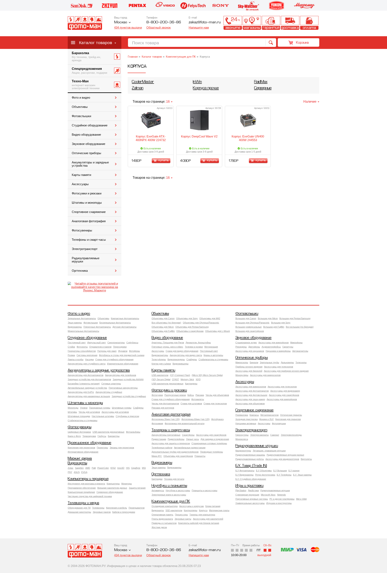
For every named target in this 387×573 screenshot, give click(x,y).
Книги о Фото (74, 436)
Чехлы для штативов (89, 412)
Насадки (89, 359)
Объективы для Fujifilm (163, 331)
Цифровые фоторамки (79, 432)
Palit (94, 468)
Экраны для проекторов (122, 447)
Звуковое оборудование (88, 144)
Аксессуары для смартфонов (284, 395)
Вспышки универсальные (248, 327)
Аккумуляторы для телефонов (120, 375)
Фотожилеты (197, 399)
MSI (144, 468)
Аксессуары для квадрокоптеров (282, 459)
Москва (120, 22)
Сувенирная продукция (247, 495)
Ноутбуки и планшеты (169, 485)
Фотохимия (157, 423)
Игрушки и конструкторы (279, 503)
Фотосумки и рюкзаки (86, 193)
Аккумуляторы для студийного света (86, 363)
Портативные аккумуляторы (123, 388)
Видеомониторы (160, 355)
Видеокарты (77, 463)
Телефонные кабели (162, 447)
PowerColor (103, 468)
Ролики (71, 355)
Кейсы (190, 395)
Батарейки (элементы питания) (84, 383)
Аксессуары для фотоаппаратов (252, 391)
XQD (198, 379)
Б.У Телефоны (284, 475)
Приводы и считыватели (164, 523)
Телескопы (301, 362)
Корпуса (203, 510)
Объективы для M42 (209, 318)
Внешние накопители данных (112, 488)
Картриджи (157, 479)
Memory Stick (187, 379)
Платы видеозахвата (162, 519)
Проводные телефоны (211, 452)
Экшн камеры (75, 322)
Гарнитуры (287, 347)
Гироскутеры (242, 435)
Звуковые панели (102, 512)
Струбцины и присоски (127, 416)
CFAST (175, 379)
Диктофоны (254, 347)
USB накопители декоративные (167, 383)
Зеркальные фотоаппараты (82, 318)
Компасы (254, 415)
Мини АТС (157, 456)
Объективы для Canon (163, 318)
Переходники (120, 347)
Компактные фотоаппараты (125, 318)
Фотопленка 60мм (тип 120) (195, 419)
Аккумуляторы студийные (109, 392)
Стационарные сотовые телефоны (209, 443)
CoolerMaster (143, 82)
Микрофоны (296, 342)
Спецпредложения (89, 70)
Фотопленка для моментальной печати (184, 423)
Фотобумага (217, 419)
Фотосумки (157, 395)
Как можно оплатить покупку (309, 23)
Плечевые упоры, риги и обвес (167, 347)
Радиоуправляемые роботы (249, 459)
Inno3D (120, 468)
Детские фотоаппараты (124, 327)
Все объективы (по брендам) (166, 322)
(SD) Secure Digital (161, 379)
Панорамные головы (99, 408)
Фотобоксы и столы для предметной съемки (121, 355)
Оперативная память (162, 514)
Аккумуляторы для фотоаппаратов (85, 375)
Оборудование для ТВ (79, 508)
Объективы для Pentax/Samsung (192, 327)
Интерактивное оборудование (83, 452)
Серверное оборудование (110, 492)
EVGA (84, 472)
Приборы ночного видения (248, 366)
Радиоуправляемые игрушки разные (285, 455)
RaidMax (260, 82)
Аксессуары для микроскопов (265, 375)
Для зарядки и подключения (215, 439)
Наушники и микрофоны (278, 351)
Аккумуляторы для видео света (186, 355)
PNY (70, 472)
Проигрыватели (137, 508)
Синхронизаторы (116, 342)
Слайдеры (191, 359)
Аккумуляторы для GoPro (81, 392)
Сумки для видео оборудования (182, 351)
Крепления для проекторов (81, 447)
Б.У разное (294, 470)
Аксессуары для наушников (249, 351)
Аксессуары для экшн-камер (250, 399)
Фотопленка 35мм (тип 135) (166, 419)
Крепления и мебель (116, 508)
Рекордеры (241, 347)
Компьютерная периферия (81, 492)
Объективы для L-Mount (217, 331)
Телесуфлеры (159, 359)
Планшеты (200, 456)
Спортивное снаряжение (89, 212)
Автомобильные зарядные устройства (87, 388)
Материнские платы (219, 510)
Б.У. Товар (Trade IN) (251, 466)
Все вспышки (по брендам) (300, 327)
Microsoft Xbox (268, 495)
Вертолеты (306, 459)
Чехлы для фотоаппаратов (165, 403)
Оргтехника (80, 270)
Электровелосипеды (291, 435)
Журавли (122, 351)
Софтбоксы (132, 342)
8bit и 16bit (301, 499)
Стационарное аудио (246, 342)
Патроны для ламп (107, 351)
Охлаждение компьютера (165, 506)
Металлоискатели (269, 415)
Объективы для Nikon (163, 327)
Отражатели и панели (100, 347)
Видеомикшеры (180, 363)
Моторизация (211, 347)
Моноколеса (241, 439)
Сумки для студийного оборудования (114, 359)
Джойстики (253, 490)
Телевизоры (98, 508)
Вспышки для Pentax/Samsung (294, 318)
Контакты (233, 23)
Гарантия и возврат (271, 23)
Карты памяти (81, 175)
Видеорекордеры (176, 359)
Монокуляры (241, 375)
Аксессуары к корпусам (191, 506)
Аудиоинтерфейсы (271, 347)
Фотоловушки (279, 423)
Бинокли (254, 362)
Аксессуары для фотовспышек (251, 395)
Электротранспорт (85, 249)
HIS (128, 468)
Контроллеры (190, 510)
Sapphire (79, 468)
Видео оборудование (86, 134)
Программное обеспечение (82, 488)
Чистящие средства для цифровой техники (90, 496)
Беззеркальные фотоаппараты (115, 322)
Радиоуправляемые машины (250, 455)
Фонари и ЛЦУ (266, 419)
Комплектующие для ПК (181, 56)
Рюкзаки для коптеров (163, 408)
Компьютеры (113, 483)
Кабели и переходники (123, 512)
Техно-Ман (86, 84)
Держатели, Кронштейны (198, 342)
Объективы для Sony (187, 318)
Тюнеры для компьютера (202, 514)
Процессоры (181, 514)
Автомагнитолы (300, 351)
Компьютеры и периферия (88, 479)
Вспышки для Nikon (268, 318)
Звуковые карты (183, 519)
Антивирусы (158, 490)
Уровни (83, 408)
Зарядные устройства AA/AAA (128, 379)
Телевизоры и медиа (83, 503)
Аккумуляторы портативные (166, 435)
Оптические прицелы (291, 415)
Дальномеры (287, 362)
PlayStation (240, 490)
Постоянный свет (77, 342)
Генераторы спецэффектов (82, 351)
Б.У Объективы (264, 470)
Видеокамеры (75, 327)
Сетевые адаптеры (111, 383)
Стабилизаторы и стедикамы (213, 359)
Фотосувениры (82, 230)
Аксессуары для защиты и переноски (171, 443)
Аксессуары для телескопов (278, 366)
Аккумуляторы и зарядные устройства (90, 164)
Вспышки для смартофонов (249, 331)
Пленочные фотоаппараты (97, 327)
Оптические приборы (86, 153)
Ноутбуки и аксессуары (178, 490)
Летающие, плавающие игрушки (269, 450)
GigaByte (135, 468)
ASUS (77, 472)
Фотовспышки (81, 116)
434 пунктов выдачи (128, 27)
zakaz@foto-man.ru (205, 22)
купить (164, 160)
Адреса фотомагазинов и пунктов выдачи (252, 23)
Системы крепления (87, 355)
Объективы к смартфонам (190, 331)
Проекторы (102, 447)
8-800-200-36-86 (163, 22)
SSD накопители (173, 510)
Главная (133, 56)
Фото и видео (81, 97)
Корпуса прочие (206, 88)
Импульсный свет (96, 342)
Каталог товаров (95, 42)
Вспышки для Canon (245, 318)
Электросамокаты (259, 435)
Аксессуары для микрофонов (273, 342)
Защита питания (137, 488)
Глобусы (102, 436)
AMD (87, 468)
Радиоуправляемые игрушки (85, 260)
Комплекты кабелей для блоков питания (198, 523)
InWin (197, 82)
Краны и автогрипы (213, 355)
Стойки (71, 347)
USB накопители (160, 375)
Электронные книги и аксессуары (169, 495)
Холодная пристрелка (246, 419)
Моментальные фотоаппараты (83, 331)
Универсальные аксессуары (250, 503)
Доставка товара (290, 23)
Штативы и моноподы (87, 202)
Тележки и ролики (194, 347)
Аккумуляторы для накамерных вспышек (89, 396)
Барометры (114, 436)
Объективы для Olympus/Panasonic (201, 322)
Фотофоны (134, 351)
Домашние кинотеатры (79, 512)
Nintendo (281, 495)
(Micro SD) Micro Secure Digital (207, 375)
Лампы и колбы (75, 359)
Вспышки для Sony (280, 322)
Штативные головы (121, 408)
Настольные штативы (103, 416)
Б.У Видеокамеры (244, 475)
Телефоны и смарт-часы (89, 239)
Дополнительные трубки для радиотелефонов (175, 452)
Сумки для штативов (191, 403)
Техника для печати (174, 479)
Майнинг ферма (80, 458)
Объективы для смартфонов (178, 456)
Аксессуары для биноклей (248, 371)
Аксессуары (80, 184)
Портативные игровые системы (251, 499)
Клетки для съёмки (161, 363)
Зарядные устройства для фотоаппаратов (89, 379)
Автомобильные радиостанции (189, 447)
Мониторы (126, 483)
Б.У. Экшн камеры (302, 475)
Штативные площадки (79, 416)
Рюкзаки (200, 395)
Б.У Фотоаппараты (244, 470)
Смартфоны (188, 435)
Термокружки (89, 436)
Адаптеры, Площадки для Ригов (168, 342)
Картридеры (191, 383)
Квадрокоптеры (243, 450)
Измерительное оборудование (122, 363)
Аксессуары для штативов (115, 412)
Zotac (70, 468)
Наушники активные (245, 423)
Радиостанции (159, 439)
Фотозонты (82, 347)
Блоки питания (212, 506)
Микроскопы (241, 362)
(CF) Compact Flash (180, 375)
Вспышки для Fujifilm (273, 327)
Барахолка (86, 56)
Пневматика (241, 415)
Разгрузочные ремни (175, 395)
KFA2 (113, 468)
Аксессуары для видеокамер (285, 391)
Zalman (137, 88)
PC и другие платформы (281, 499)
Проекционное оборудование (89, 443)
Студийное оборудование (89, 125)
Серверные (263, 88)
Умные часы (192, 439)
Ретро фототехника (265, 475)
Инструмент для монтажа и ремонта (86, 483)
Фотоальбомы (133, 432)
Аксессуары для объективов (250, 403)
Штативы (72, 412)
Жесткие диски (159, 527)
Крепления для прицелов (288, 419)
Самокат (274, 435)
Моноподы (73, 408)
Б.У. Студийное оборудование (250, 479)
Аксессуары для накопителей (208, 519)
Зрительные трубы (269, 362)
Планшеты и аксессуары (204, 490)
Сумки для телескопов (215, 403)
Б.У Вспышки (280, 470)
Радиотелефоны (176, 439)
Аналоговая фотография (89, 221)
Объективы (80, 106)
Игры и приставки (249, 485)
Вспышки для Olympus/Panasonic (252, 322)
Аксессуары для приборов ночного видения (286, 371)
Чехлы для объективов (217, 395)
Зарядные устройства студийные (129, 396)
